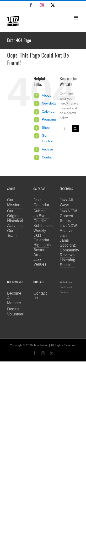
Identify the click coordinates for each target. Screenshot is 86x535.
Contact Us (40, 295)
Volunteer (15, 314)
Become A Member (14, 298)
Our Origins (13, 213)
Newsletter (50, 103)
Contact (48, 157)
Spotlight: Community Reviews (67, 250)
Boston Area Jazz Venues (39, 257)
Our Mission (13, 202)
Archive (47, 149)
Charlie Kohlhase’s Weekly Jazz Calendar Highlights (41, 233)
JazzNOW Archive (67, 228)
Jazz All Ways (66, 202)
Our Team (11, 233)
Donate (13, 309)
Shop (46, 127)
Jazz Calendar (41, 202)
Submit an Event (40, 213)
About (46, 95)
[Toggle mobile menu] (76, 17)
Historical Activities (15, 223)
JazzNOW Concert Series (67, 216)
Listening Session (67, 262)
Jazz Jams (64, 237)
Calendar (49, 111)
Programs (49, 119)
